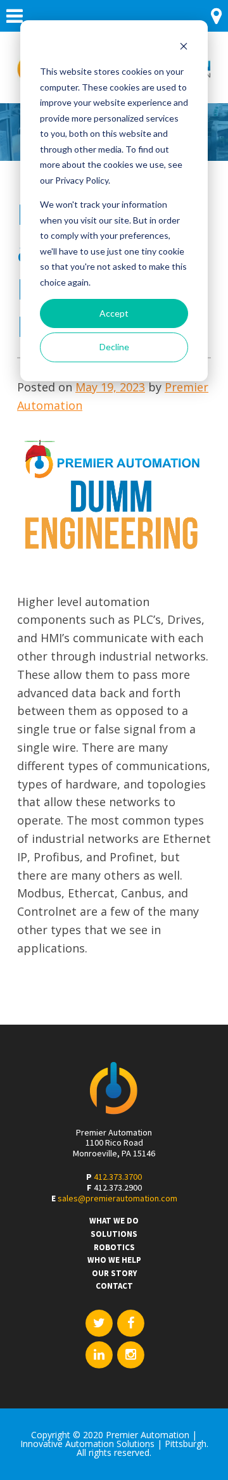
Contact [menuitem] (114, 1286)
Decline (114, 346)
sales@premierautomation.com (117, 1198)
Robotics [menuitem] (114, 1248)
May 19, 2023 (110, 387)
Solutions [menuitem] (114, 1234)
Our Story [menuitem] (114, 1273)
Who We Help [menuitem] (114, 1260)
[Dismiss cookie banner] (183, 48)
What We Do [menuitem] (114, 1221)
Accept (114, 313)
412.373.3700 (118, 1176)
